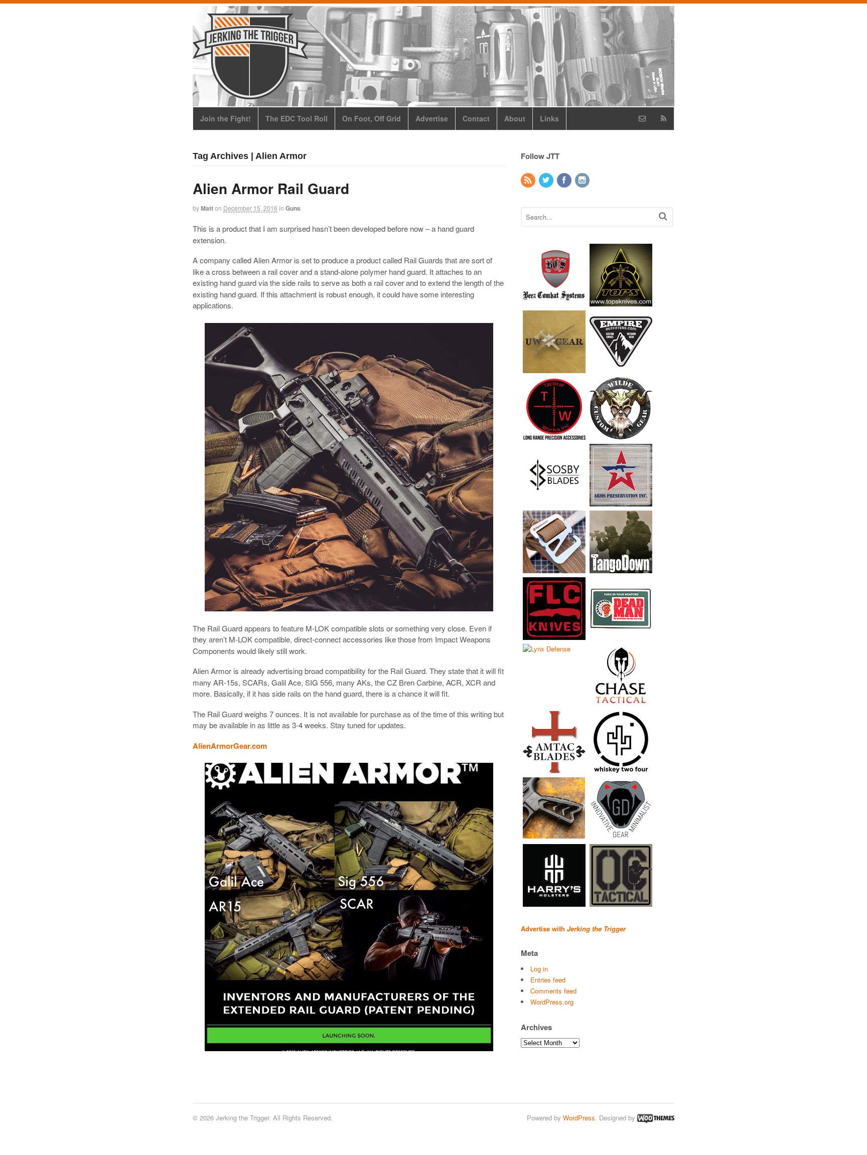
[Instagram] (583, 180)
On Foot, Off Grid (371, 118)
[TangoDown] (621, 568)
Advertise (431, 118)
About (514, 118)
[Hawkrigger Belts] (554, 568)
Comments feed (553, 991)
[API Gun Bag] (621, 501)
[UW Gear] (554, 368)
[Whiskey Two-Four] (621, 768)
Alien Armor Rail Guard (271, 188)
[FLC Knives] (554, 634)
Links (549, 118)
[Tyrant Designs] (554, 835)
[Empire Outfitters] (621, 368)
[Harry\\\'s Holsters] (554, 901)
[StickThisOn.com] (621, 634)
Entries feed (547, 979)
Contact (476, 118)
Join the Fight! (225, 118)
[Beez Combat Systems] (554, 301)
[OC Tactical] (621, 901)
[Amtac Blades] (554, 768)
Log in (539, 968)
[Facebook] (565, 180)
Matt (207, 208)
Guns (293, 208)
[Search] (663, 216)
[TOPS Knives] (621, 301)
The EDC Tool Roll (296, 118)
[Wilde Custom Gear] (621, 434)
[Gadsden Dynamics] (621, 835)
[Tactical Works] (554, 434)
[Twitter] (547, 180)
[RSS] (529, 180)
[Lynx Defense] (546, 648)
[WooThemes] (655, 1117)
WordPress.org (551, 1002)
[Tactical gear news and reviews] (250, 94)
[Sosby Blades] (554, 501)
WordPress (579, 1117)
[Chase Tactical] (621, 701)
